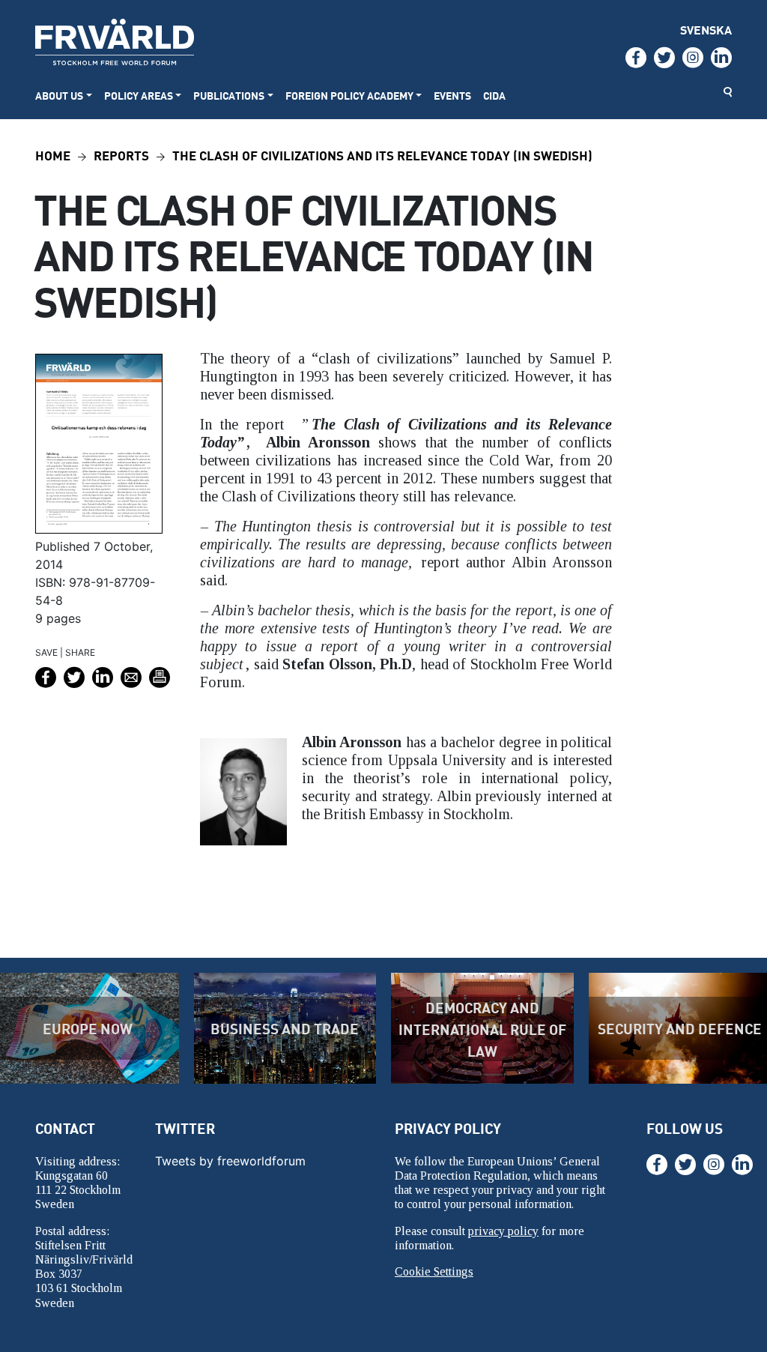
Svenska (706, 29)
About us (59, 95)
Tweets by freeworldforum (230, 1160)
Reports (121, 155)
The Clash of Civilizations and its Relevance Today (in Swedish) (382, 155)
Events (452, 95)
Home (52, 155)
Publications (228, 95)
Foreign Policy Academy (349, 95)
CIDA (494, 95)
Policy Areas (138, 95)
